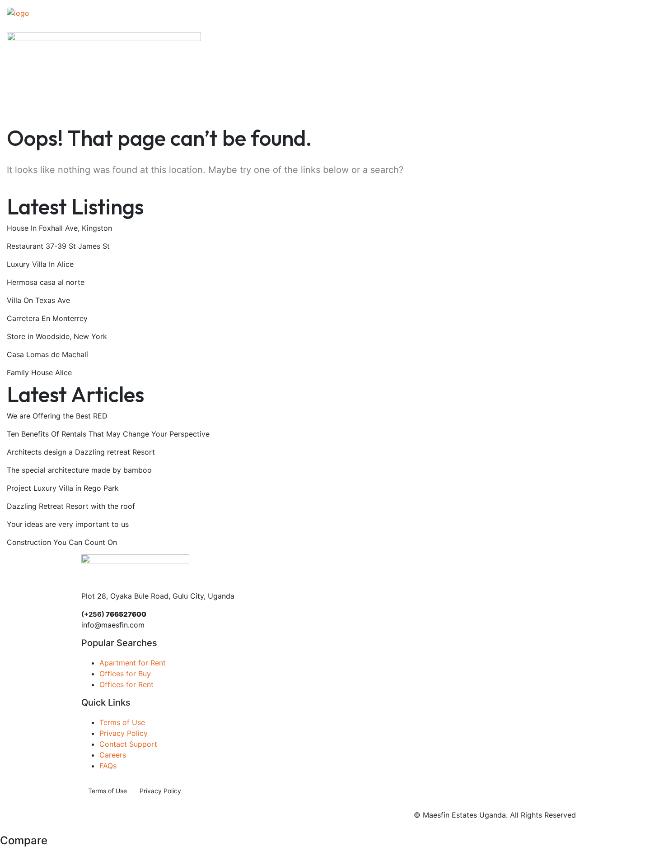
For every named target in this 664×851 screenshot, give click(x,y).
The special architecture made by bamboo (79, 469)
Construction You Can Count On (62, 542)
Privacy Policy (123, 733)
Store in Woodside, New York (57, 336)
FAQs (108, 765)
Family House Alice (39, 372)
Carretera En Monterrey (47, 318)
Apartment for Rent (132, 662)
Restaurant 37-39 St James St (58, 246)
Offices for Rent (126, 684)
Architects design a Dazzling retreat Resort (81, 451)
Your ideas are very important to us (68, 524)
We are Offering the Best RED (57, 415)
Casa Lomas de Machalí (47, 354)
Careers (112, 754)
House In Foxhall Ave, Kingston (59, 228)
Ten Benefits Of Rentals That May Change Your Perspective (108, 433)
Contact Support (128, 744)
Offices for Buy (125, 673)
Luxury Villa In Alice (40, 264)
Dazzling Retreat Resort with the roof (71, 506)
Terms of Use (122, 722)
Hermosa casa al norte (45, 282)
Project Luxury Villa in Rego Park (63, 488)
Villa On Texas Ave (38, 300)
